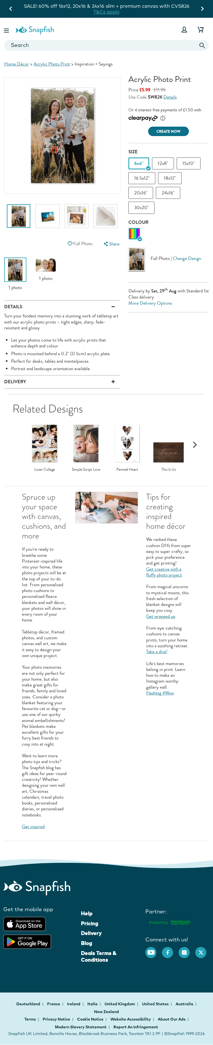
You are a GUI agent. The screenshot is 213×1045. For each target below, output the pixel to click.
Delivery (91, 933)
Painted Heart (127, 469)
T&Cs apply (106, 12)
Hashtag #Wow (160, 693)
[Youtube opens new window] (153, 949)
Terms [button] (30, 1019)
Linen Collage (44, 469)
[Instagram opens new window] (187, 949)
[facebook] (170, 949)
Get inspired (33, 826)
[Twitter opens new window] (203, 949)
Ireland (74, 1003)
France (54, 1003)
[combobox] (106, 45)
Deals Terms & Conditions (98, 956)
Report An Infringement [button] (135, 1026)
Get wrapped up (160, 616)
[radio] (134, 234)
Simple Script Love (86, 469)
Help (86, 913)
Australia (185, 1003)
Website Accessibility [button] (130, 1019)
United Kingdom (120, 1003)
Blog (86, 943)
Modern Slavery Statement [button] (80, 1026)
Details (170, 97)
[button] (7, 29)
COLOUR (138, 222)
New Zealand (106, 1011)
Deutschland (28, 1003)
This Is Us (168, 469)
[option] (18, 218)
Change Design (187, 258)
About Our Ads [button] (172, 1019)
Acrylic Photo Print (52, 64)
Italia (92, 1003)
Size (133, 152)
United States (155, 1003)
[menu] (111, 243)
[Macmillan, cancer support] (169, 922)
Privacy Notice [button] (56, 1019)
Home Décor (16, 64)
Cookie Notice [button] (90, 1019)
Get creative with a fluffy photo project (164, 572)
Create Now (168, 131)
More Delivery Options (150, 303)
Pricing (89, 923)
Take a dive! (157, 651)
